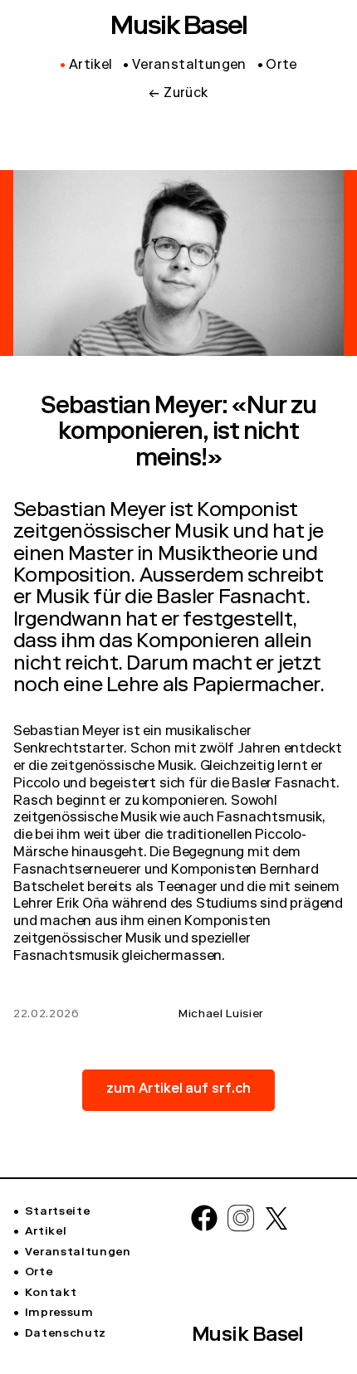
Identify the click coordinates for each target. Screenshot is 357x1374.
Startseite (57, 1212)
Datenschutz (65, 1334)
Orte (38, 1273)
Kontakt (50, 1293)
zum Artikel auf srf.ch (179, 1090)
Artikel (45, 1232)
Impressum (59, 1313)
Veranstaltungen (78, 1253)
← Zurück (178, 94)
